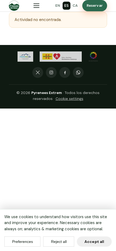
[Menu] (36, 6)
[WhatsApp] (78, 72)
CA (75, 5)
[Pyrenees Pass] (25, 56)
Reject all (59, 241)
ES (66, 5)
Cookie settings (69, 98)
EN (57, 5)
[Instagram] (51, 72)
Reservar (95, 5)
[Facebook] (64, 72)
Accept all (94, 241)
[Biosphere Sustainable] (93, 56)
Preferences (22, 241)
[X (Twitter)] (37, 72)
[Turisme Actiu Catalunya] (61, 56)
